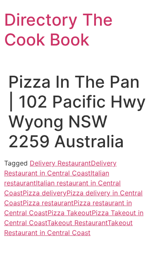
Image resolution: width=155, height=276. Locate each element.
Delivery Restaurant (60, 163)
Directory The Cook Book (58, 30)
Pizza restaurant (48, 203)
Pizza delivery (45, 193)
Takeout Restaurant (77, 222)
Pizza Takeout (70, 213)
